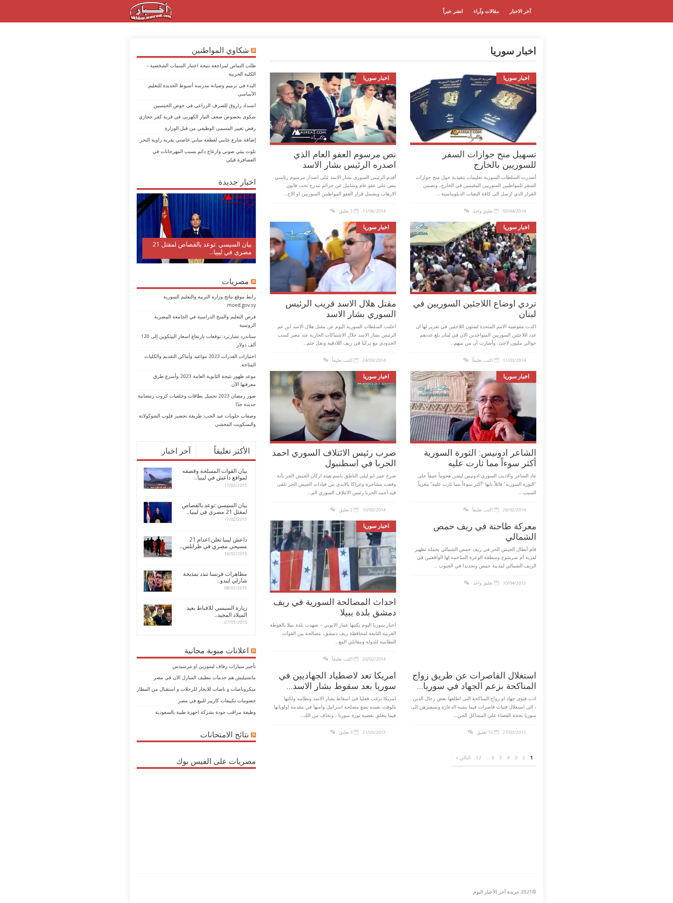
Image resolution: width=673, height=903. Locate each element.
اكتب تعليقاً (342, 360)
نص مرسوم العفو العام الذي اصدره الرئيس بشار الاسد (344, 159)
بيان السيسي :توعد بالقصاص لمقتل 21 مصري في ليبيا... (202, 248)
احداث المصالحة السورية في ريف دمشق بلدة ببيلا (334, 606)
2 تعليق (346, 211)
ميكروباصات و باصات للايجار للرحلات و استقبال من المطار (196, 688)
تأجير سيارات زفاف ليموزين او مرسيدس (214, 666)
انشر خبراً (453, 11)
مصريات (235, 281)
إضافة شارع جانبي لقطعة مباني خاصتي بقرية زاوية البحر (198, 139)
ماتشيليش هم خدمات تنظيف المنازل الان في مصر (205, 677)
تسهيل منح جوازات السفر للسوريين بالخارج (489, 159)
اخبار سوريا (376, 78)
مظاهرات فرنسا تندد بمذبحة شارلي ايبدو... (215, 577)
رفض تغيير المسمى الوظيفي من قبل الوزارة (210, 128)
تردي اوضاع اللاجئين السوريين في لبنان (474, 308)
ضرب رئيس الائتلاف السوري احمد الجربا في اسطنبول (334, 457)
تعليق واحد (483, 211)
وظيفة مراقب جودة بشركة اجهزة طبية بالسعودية (205, 712)
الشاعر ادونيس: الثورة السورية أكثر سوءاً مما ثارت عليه (480, 457)
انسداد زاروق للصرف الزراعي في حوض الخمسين (205, 105)
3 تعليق (346, 732)
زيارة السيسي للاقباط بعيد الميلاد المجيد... (216, 611)
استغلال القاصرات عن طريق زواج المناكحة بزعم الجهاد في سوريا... (474, 680)
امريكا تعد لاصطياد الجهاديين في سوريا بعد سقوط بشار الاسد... (337, 680)
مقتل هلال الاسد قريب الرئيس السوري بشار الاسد (340, 308)
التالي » (463, 757)
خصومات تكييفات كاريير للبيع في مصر (217, 700)
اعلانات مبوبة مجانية (216, 650)
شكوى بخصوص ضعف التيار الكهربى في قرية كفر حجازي (197, 116)
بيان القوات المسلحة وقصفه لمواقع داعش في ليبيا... (214, 474)
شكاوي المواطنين (220, 49)
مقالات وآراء (486, 11)
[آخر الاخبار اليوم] (151, 19)
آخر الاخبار (520, 11)
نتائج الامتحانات (224, 734)
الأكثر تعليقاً (232, 450)
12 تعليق (485, 732)
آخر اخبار (176, 450)
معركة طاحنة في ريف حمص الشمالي (484, 531)
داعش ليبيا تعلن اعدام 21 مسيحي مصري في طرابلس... (213, 543)
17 (478, 757)
